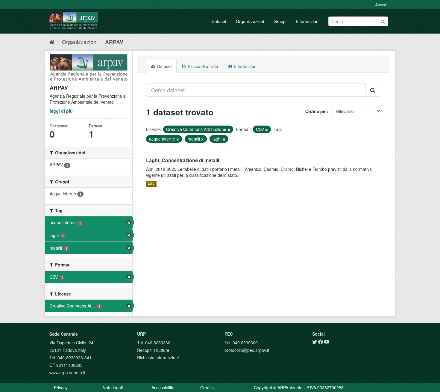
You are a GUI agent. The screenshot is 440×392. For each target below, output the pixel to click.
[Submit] (382, 20)
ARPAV (114, 42)
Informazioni (307, 21)
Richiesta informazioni (158, 358)
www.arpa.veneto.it (67, 373)
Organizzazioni (250, 21)
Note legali (113, 388)
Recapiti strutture (153, 350)
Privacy (61, 388)
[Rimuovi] (228, 129)
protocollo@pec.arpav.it (246, 350)
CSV (151, 184)
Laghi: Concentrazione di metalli (182, 160)
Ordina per (316, 111)
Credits (207, 388)
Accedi (381, 4)
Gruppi (280, 21)
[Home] (51, 42)
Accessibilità (163, 388)
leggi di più (61, 111)
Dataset (219, 21)
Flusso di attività (202, 66)
